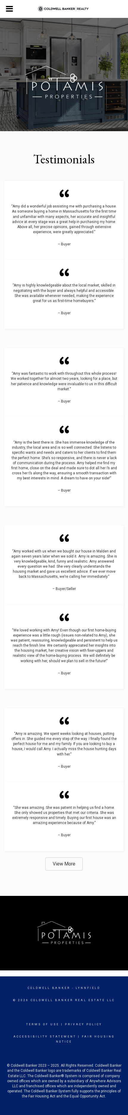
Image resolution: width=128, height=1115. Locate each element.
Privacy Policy (83, 1024)
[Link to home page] (64, 9)
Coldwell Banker (49, 988)
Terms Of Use (42, 1024)
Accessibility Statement (44, 1036)
